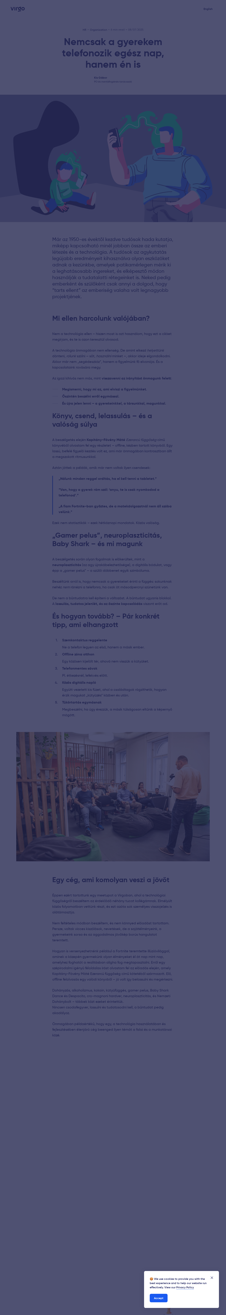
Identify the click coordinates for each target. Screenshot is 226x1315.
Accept (158, 1298)
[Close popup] (212, 1278)
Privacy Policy (185, 1287)
